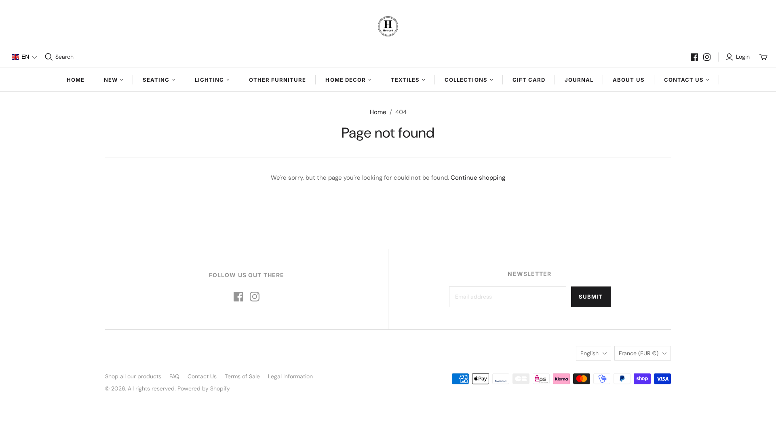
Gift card (528, 79)
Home (75, 79)
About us (628, 79)
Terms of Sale (242, 376)
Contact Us (202, 376)
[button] (24, 57)
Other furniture (277, 79)
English (589, 353)
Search (64, 56)
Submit (591, 296)
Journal (579, 79)
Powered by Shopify (203, 388)
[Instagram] (707, 57)
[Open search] (49, 57)
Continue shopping (478, 178)
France (638, 353)
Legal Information (290, 376)
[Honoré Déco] (388, 26)
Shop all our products (133, 376)
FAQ (174, 376)
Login (743, 56)
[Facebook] (694, 57)
